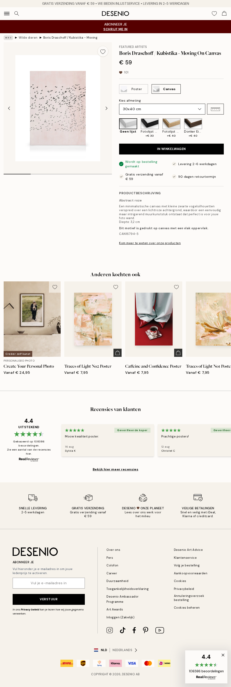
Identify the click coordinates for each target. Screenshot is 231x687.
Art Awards (114, 609)
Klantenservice (185, 558)
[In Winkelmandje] (117, 353)
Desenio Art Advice (188, 550)
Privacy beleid (30, 609)
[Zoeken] (17, 13)
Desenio (128, 674)
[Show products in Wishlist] (214, 13)
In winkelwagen (171, 149)
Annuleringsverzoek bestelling (189, 598)
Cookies (180, 581)
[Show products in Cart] (224, 13)
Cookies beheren (187, 608)
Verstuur (49, 599)
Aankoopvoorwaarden (190, 573)
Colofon (112, 565)
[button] (215, 109)
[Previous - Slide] (9, 108)
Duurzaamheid (117, 581)
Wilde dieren (28, 38)
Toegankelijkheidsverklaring (127, 589)
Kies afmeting (130, 100)
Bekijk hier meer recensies (116, 469)
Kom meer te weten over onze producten (150, 243)
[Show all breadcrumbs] (8, 37)
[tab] (17, 172)
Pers (109, 558)
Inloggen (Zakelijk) (120, 617)
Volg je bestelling (187, 565)
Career (111, 573)
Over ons (113, 550)
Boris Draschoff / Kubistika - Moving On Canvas (70, 38)
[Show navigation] (7, 13)
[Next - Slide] (106, 108)
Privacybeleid (184, 589)
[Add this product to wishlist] (102, 51)
